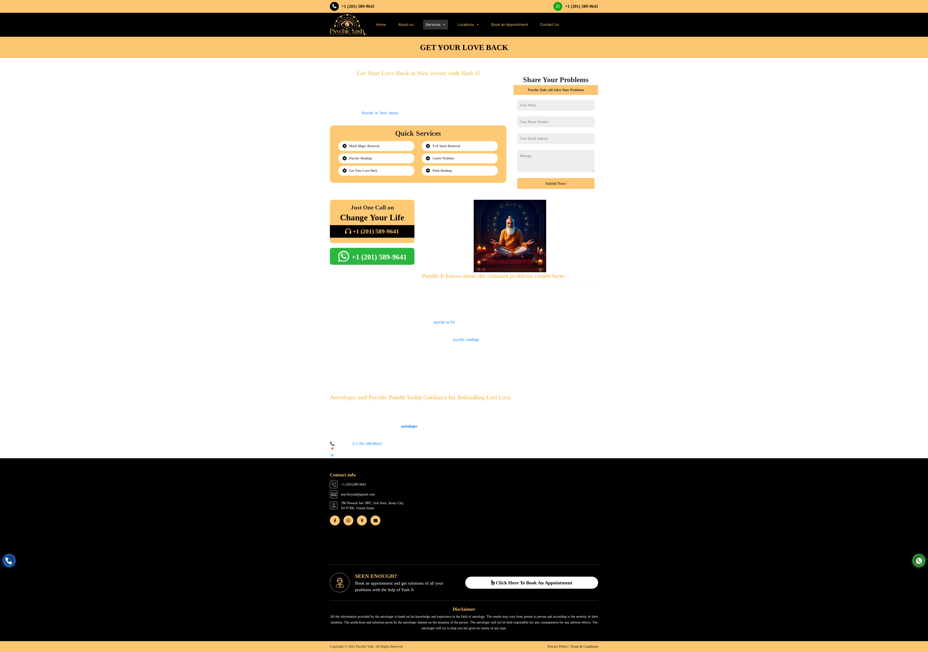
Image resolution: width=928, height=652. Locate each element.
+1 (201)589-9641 (353, 484)
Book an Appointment (509, 24)
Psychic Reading (360, 158)
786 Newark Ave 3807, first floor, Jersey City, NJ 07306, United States (372, 505)
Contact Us (549, 24)
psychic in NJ (444, 322)
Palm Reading (442, 170)
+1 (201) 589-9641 (358, 6)
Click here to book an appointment (533, 582)
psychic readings (466, 339)
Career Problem (443, 158)
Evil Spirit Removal (446, 146)
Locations (466, 24)
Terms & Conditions (584, 646)
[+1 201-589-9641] (367, 444)
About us (405, 24)
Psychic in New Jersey (380, 113)
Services (433, 24)
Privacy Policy (558, 646)
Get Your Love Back (363, 170)
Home (381, 24)
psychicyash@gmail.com (358, 494)
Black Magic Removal (364, 146)
